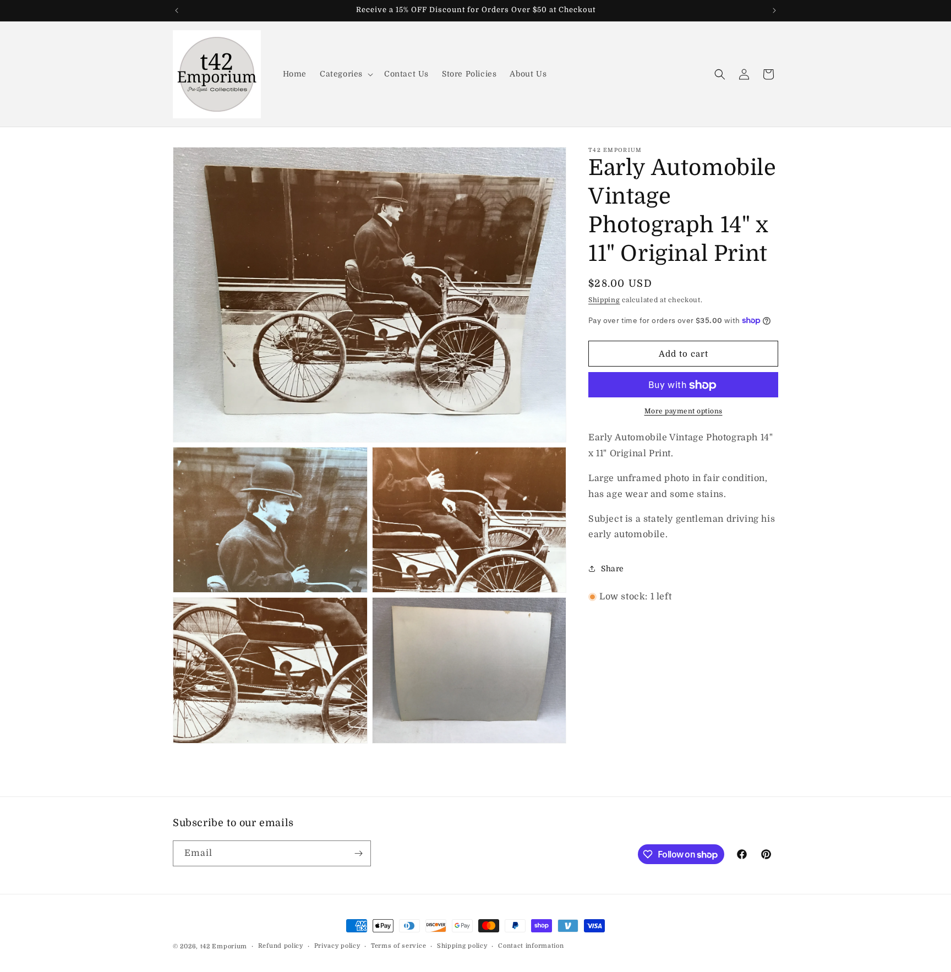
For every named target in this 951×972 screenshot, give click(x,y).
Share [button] (612, 568)
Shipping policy (462, 945)
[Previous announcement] (177, 10)
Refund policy (280, 945)
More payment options (683, 412)
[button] (345, 73)
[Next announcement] (774, 10)
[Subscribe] (358, 853)
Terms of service (398, 945)
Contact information (531, 945)
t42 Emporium (223, 946)
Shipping (604, 300)
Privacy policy (337, 945)
